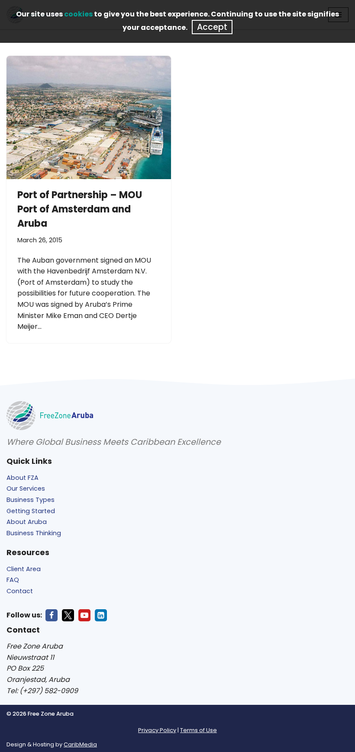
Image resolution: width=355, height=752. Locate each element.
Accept (212, 27)
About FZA (22, 477)
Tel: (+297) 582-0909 (42, 691)
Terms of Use (198, 730)
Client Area (23, 569)
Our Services (25, 488)
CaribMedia (80, 744)
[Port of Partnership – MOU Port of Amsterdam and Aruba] (88, 117)
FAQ (12, 579)
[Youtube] (84, 615)
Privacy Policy (157, 730)
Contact (19, 591)
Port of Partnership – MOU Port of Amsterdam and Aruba (79, 209)
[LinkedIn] (101, 615)
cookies (78, 14)
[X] (68, 615)
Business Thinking (33, 533)
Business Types (30, 499)
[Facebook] (51, 615)
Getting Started (30, 511)
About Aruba (26, 521)
